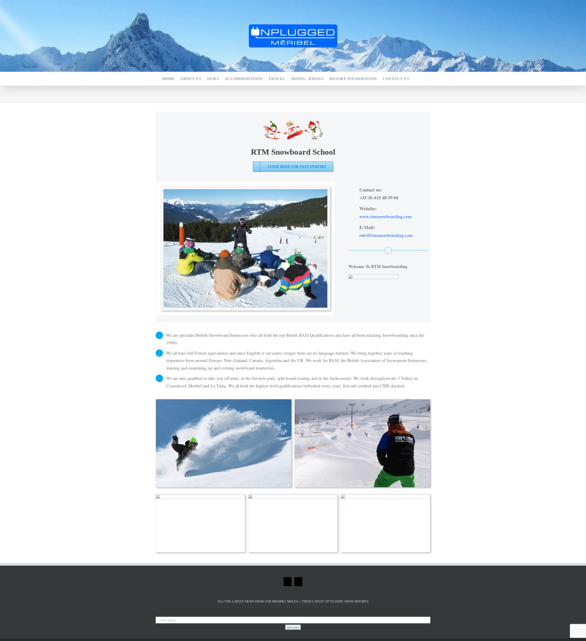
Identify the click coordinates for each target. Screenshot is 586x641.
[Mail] (288, 581)
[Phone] (298, 581)
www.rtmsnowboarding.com (385, 216)
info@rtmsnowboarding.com (386, 235)
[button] (416, 79)
